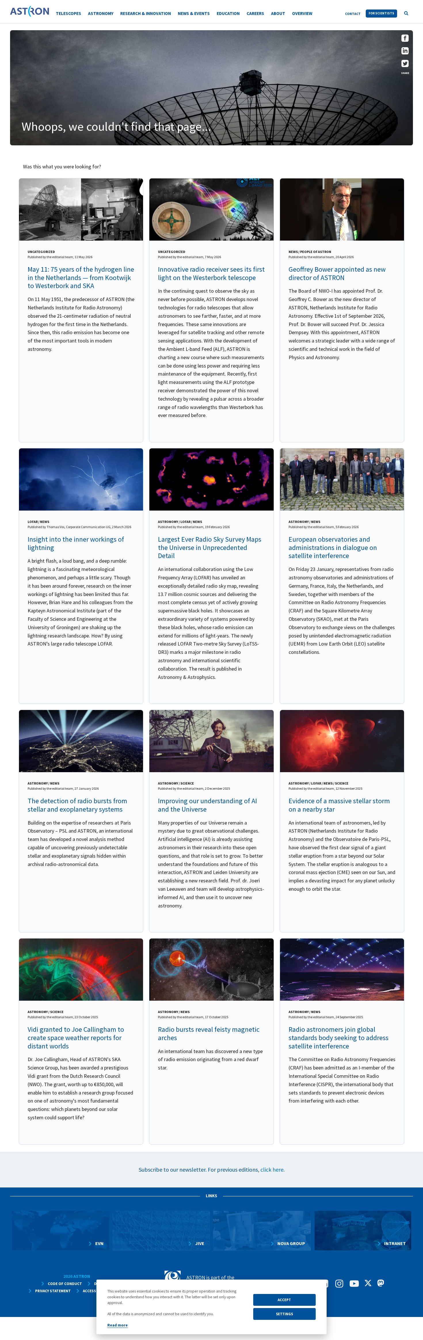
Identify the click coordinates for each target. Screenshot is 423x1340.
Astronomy (100, 13)
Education (228, 13)
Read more (117, 1325)
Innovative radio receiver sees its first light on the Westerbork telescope (211, 273)
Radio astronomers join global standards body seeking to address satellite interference (338, 1037)
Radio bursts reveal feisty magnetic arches (209, 1033)
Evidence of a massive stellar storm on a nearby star (339, 805)
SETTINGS (284, 1314)
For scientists (381, 13)
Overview (302, 13)
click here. (272, 1169)
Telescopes (68, 13)
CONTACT (353, 14)
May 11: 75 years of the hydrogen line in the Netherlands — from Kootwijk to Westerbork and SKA (81, 277)
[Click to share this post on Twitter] (405, 65)
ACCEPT (284, 1299)
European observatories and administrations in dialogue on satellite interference (333, 547)
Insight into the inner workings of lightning (76, 543)
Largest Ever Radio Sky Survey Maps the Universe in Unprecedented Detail (209, 547)
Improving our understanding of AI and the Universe (207, 805)
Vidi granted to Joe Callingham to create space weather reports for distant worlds (76, 1037)
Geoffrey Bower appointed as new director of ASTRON (337, 273)
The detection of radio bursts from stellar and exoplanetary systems (77, 805)
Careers (255, 13)
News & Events (194, 13)
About (278, 13)
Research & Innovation (145, 13)
